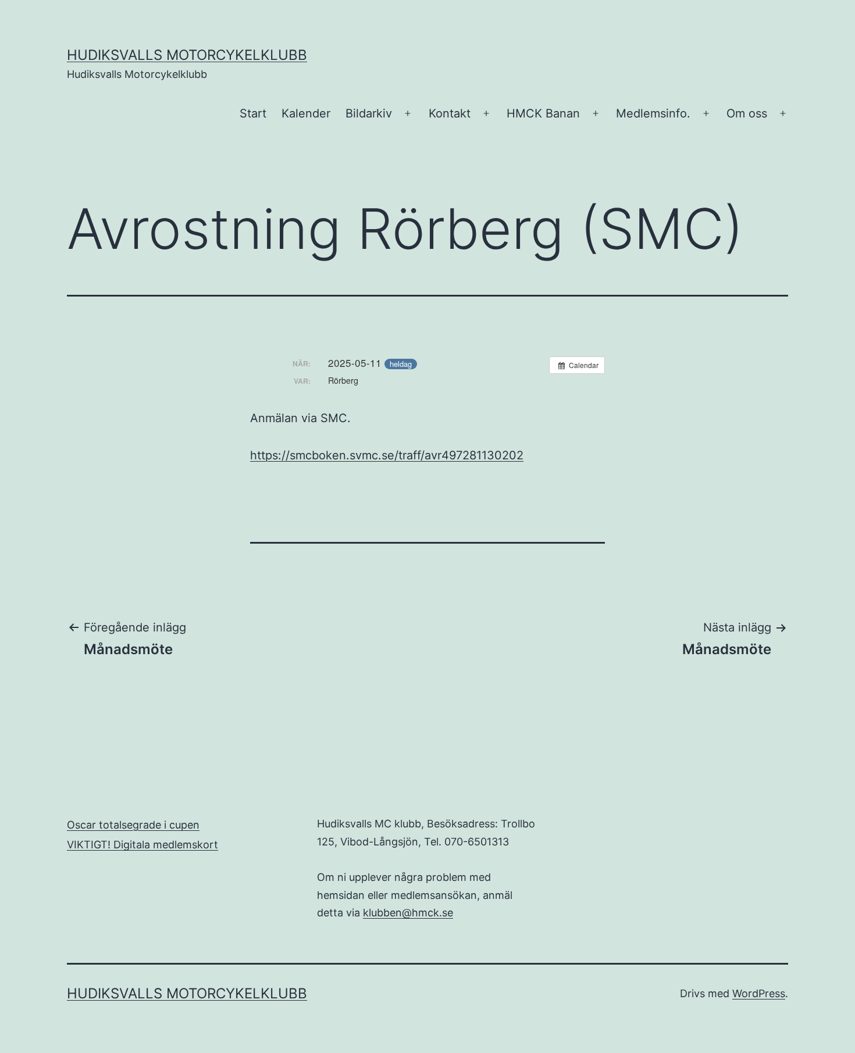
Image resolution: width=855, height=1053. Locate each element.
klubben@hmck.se (408, 912)
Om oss (746, 113)
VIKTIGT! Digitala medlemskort (142, 844)
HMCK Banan (543, 113)
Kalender (306, 113)
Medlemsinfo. (653, 113)
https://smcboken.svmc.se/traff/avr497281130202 (386, 455)
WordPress (758, 993)
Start (253, 113)
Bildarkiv (368, 113)
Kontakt (450, 113)
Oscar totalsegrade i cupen (133, 825)
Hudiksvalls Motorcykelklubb (187, 55)
